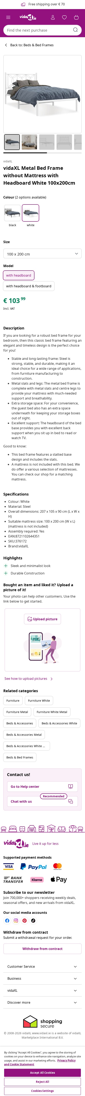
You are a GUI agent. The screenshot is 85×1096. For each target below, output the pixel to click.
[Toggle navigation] (8, 17)
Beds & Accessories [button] (19, 723)
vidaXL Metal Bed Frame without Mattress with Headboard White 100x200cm (39, 175)
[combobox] (42, 30)
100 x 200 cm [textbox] (18, 254)
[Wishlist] (64, 17)
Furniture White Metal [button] (52, 712)
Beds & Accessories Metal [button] (24, 735)
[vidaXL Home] (28, 17)
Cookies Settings (42, 1091)
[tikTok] (33, 921)
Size (6, 242)
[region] (42, 1071)
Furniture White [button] (39, 701)
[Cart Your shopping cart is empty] (76, 17)
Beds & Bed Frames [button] (19, 757)
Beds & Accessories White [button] (59, 723)
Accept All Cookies (42, 1073)
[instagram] (16, 921)
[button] (12, 218)
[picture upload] (42, 647)
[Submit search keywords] (75, 29)
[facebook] (7, 921)
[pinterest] (24, 921)
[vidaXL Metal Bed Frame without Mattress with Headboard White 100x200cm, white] (42, 94)
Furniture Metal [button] (17, 712)
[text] (14, 301)
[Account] (52, 17)
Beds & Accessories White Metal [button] (28, 746)
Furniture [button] (12, 701)
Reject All (42, 1082)
